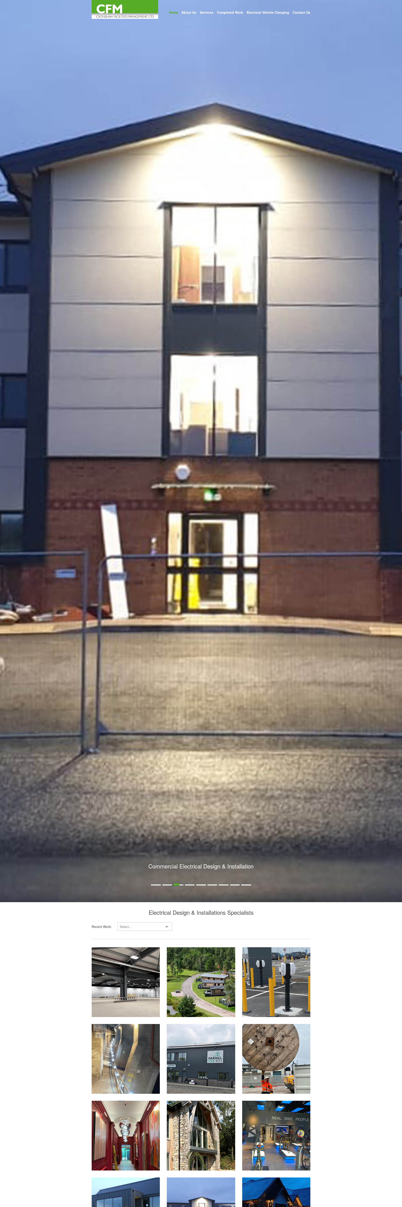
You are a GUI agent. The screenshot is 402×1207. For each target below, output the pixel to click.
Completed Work (230, 12)
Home (173, 12)
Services (206, 12)
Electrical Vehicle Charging (268, 12)
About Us (188, 12)
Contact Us (301, 12)
